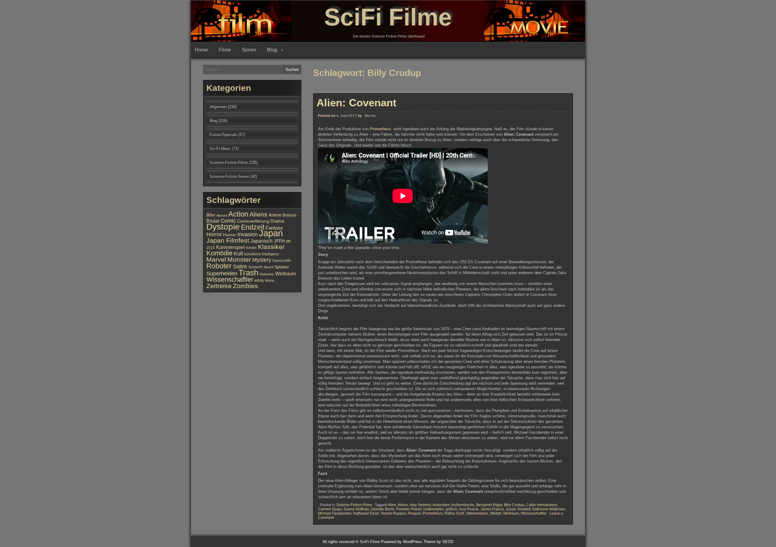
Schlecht (255, 267)
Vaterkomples (477, 513)
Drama (277, 221)
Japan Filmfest (227, 240)
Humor (229, 235)
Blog (272, 49)
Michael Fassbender (334, 513)
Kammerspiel (230, 247)
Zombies (245, 285)
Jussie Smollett (518, 509)
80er (210, 215)
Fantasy (274, 227)
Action (238, 214)
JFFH (279, 241)
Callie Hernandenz (541, 505)
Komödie (219, 253)
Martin (370, 116)
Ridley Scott (454, 513)
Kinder (251, 248)
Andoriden (441, 505)
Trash (248, 272)
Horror (214, 234)
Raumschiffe (282, 260)
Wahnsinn (266, 274)
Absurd (221, 215)
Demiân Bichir (382, 509)
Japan (271, 233)
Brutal (212, 221)
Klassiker (271, 246)
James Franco (492, 509)
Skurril (268, 267)
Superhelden (221, 273)
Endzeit (252, 227)
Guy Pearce (469, 509)
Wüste (269, 280)
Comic (228, 221)
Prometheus (380, 129)
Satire (240, 266)
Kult (238, 253)
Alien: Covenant (356, 102)
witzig (259, 280)
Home (201, 49)
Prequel (414, 513)
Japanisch (261, 241)
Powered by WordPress (401, 541)
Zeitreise (219, 286)
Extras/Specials (223, 134)
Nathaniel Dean (366, 513)
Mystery (261, 260)
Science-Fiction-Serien (229, 176)
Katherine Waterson (548, 509)
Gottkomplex (433, 509)
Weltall (495, 513)
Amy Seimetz (420, 505)
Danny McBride (356, 509)
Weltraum (511, 513)
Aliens (403, 505)
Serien (249, 49)
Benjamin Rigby (489, 505)
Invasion (247, 234)
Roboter (219, 266)
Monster (239, 259)
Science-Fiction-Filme (354, 505)
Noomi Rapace (393, 513)
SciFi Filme (388, 17)
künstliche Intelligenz (261, 254)
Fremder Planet (408, 509)
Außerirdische (462, 505)
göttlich (451, 509)
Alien (392, 505)
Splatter (281, 267)
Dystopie (223, 226)
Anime (275, 215)
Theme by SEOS (438, 541)
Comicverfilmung (253, 221)
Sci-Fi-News (220, 148)
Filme (225, 49)
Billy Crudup (514, 505)
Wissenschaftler (534, 513)
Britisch (289, 215)
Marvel (216, 259)
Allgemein (218, 106)
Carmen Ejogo (330, 509)
